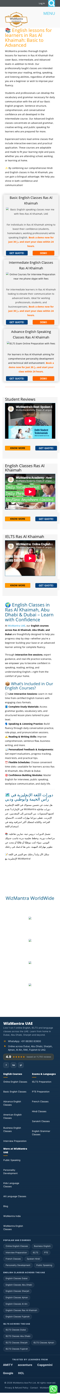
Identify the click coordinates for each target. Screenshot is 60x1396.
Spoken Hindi (33, 1259)
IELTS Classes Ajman (44, 1342)
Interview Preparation (14, 1141)
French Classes (40, 1101)
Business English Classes (12, 1129)
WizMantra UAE (16, 625)
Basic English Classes (14, 1091)
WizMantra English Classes (13, 1228)
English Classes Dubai (17, 1278)
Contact (34, 1387)
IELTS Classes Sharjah (17, 1342)
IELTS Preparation (41, 1081)
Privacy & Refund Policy (16, 1387)
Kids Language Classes (11, 1185)
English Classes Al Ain (16, 1304)
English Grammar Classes (41, 1133)
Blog (5, 1206)
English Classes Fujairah (18, 1316)
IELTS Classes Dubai (16, 1330)
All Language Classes (14, 1196)
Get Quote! (17, 253)
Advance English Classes (12, 1103)
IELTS (35, 1252)
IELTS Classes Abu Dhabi (18, 1336)
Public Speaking (11, 1160)
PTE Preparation (41, 1091)
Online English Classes (15, 1081)
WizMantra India (12, 1216)
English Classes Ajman (17, 1297)
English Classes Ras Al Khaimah (21, 1310)
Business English (42, 1246)
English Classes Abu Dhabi (19, 1285)
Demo (43, 253)
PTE (46, 1252)
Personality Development (10, 1172)
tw (13, 1065)
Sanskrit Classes (41, 1121)
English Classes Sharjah (17, 1291)
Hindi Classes (39, 1111)
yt (21, 1065)
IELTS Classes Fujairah (17, 1349)
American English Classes (12, 1116)
